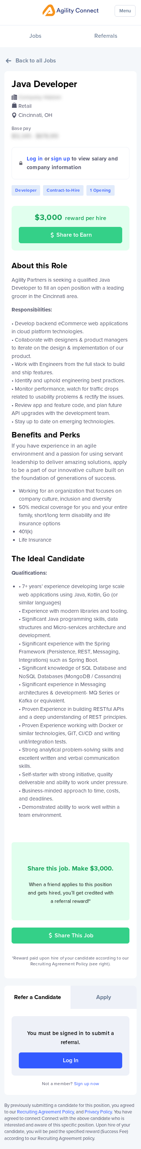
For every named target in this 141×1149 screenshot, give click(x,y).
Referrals (105, 36)
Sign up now (86, 1083)
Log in (35, 158)
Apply (103, 997)
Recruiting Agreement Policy (45, 1112)
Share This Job (74, 935)
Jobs (35, 36)
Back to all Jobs (36, 60)
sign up (60, 158)
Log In (70, 1060)
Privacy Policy (98, 1112)
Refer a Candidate (37, 997)
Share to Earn (74, 235)
